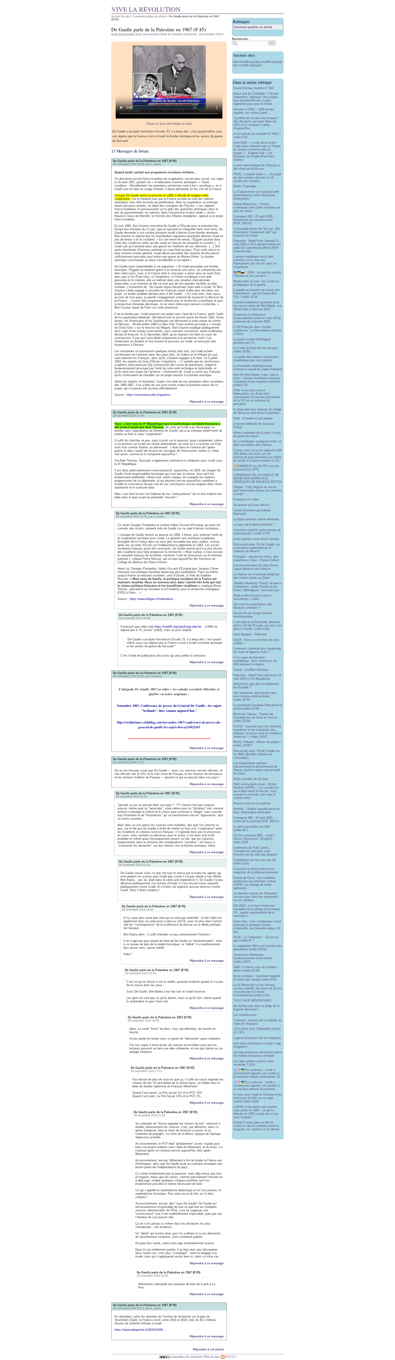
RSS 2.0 (230, 1356)
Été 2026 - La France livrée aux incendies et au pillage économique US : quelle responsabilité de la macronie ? (256, 911)
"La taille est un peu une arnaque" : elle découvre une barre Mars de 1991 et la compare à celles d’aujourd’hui (256, 123)
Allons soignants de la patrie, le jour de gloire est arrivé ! (257, 434)
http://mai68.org (244, 61)
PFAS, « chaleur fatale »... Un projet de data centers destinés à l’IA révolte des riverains (257, 177)
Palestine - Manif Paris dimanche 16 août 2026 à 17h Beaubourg (257, 676)
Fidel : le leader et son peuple (252, 418)
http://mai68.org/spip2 (247, 65)
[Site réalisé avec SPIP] (164, 1356)
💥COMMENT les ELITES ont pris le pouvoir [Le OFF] (256, 467)
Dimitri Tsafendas (244, 186)
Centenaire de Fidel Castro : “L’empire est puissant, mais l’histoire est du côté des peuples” (255, 851)
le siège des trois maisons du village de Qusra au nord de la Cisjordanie (257, 411)
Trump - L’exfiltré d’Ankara (250, 669)
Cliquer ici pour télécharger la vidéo (169, 123)
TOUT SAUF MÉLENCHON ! (252, 1000)
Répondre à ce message (207, 401)
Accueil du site (120, 16)
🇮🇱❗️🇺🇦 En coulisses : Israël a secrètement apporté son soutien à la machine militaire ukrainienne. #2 (256, 1073)
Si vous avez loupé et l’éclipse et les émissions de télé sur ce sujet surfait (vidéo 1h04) (257, 1098)
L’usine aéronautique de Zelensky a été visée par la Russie (256, 167)
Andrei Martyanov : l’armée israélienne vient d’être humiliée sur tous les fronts (256, 207)
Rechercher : (241, 39)
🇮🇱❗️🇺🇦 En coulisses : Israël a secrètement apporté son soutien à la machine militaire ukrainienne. (256, 1085)
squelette (178, 1356)
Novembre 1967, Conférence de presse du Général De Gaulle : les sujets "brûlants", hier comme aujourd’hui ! (169, 708)
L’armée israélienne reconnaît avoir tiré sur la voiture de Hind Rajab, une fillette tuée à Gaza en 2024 (257, 306)
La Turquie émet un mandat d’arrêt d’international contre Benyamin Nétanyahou (256, 195)
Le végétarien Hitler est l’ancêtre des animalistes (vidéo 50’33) (257, 947)
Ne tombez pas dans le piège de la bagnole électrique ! (256, 1007)
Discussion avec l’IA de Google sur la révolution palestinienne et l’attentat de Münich (256, 548)
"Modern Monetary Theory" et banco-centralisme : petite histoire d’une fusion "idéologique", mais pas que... (257, 586)
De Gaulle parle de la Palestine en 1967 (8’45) (144, 161)
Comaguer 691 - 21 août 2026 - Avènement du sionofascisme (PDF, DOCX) (253, 220)
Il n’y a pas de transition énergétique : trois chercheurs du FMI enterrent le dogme (255, 661)
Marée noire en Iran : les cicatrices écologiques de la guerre (256, 283)
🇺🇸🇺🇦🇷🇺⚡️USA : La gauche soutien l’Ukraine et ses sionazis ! (257, 274)
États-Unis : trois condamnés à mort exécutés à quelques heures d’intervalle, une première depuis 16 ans (257, 926)
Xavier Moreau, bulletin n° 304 (253, 88)
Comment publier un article (149, 16)
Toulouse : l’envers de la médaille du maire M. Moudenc (257, 1022)
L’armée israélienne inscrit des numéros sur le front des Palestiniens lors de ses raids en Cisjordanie (255, 262)
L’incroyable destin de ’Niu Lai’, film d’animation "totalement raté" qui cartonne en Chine (256, 232)
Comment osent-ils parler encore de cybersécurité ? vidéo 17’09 (256, 531)
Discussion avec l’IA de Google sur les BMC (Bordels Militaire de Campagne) (256, 754)
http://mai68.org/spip (268, 61)
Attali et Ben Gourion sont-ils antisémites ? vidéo (252, 597)
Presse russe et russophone (252, 803)
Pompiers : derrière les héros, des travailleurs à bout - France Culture (256, 558)
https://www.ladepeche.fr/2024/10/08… (140, 1329)
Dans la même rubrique (252, 82)
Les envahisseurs (245, 1015)
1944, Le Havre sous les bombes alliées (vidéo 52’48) (255, 968)
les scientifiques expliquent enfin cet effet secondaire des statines (257, 443)
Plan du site (211, 1356)
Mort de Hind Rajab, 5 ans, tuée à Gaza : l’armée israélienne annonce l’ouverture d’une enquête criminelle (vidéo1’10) (256, 380)
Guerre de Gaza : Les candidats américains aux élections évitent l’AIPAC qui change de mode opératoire (254, 883)
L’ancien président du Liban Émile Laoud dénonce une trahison (255, 567)
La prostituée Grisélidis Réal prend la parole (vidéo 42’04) (257, 706)
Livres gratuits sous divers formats (256, 539)
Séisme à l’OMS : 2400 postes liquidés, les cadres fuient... (253, 111)
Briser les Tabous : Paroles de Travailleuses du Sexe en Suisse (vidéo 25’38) (255, 717)
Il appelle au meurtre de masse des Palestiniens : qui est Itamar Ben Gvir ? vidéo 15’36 (256, 293)
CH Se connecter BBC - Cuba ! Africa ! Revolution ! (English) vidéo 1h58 (254, 839)
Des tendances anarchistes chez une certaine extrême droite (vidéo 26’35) (255, 696)
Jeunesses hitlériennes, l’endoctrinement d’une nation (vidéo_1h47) (252, 958)
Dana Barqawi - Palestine (250, 634)
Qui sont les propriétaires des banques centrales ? (252, 605)
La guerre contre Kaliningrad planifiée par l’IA (251, 341)
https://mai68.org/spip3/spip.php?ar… (179, 626)
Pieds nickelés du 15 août (250, 779)
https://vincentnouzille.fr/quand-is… (150, 394)
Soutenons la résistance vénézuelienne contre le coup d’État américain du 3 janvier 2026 (257, 318)
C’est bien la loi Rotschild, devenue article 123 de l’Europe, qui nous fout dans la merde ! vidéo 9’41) (257, 625)
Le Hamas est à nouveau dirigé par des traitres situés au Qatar (256, 576)
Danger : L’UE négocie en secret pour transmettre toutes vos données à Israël (257, 490)
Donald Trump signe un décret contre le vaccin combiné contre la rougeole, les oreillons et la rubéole (256, 1126)
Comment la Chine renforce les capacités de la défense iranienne (255, 870)
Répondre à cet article (208, 1349)
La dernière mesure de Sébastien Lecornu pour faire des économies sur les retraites (255, 897)
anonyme (154, 34)
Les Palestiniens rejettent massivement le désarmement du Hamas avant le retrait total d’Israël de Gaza (256, 768)
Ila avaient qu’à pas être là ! (251, 505)
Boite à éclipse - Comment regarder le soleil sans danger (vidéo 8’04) (256, 977)
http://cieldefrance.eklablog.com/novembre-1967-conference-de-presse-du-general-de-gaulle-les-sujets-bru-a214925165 (169, 724)
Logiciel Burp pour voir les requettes (257, 1038)
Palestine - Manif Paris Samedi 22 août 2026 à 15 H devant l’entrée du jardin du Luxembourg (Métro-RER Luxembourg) (256, 246)
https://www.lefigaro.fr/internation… (153, 599)
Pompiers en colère (246, 499)
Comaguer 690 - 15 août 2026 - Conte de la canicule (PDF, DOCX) (256, 819)
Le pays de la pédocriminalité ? (254, 524)
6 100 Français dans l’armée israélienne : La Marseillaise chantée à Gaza (257, 330)
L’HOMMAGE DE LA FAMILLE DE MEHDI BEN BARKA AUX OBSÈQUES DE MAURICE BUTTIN (257, 478)
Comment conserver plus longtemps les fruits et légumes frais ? (257, 650)
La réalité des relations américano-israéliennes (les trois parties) (256, 358)
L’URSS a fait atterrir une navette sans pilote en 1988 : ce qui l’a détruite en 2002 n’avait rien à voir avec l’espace (255, 1112)
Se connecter (194, 1356)
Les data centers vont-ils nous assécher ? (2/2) (253, 1062)
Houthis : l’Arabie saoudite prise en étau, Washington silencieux (256, 810)
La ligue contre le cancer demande (256, 519)
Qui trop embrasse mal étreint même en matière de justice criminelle (257, 1054)
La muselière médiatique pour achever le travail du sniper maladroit (257, 367)
